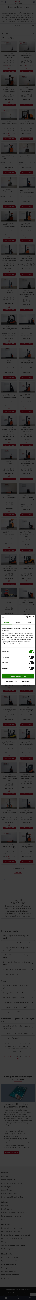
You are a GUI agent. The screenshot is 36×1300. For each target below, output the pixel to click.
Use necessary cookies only (18, 681)
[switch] (29, 657)
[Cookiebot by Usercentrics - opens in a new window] (26, 617)
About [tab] (29, 622)
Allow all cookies (18, 676)
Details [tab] (18, 622)
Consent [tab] (6, 622)
